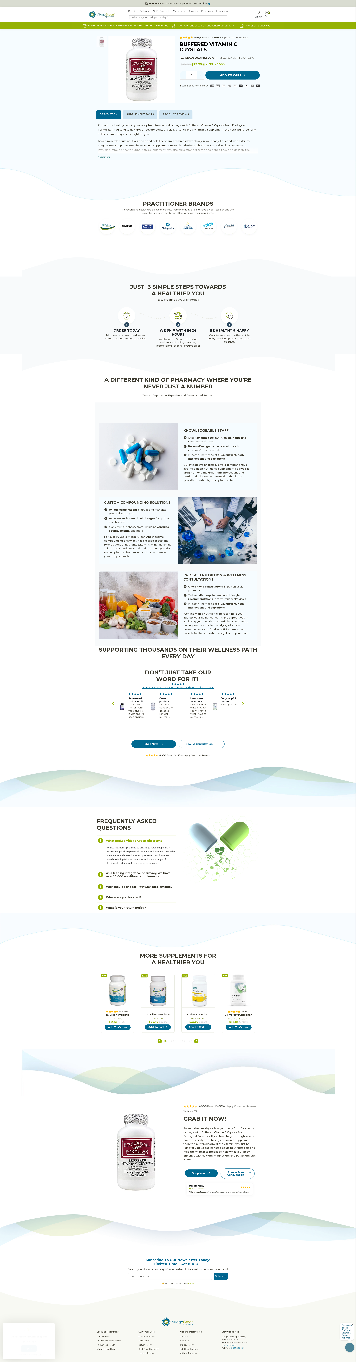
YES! (151, 697)
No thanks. (151, 706)
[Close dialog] (228, 655)
